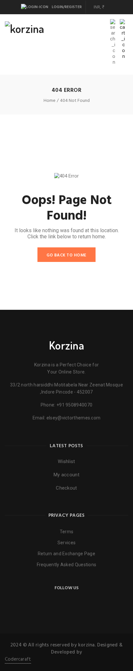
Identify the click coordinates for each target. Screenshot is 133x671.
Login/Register (66, 7)
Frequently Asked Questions (67, 564)
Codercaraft (18, 659)
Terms (67, 531)
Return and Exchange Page (66, 553)
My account (66, 475)
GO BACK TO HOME (66, 255)
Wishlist (66, 461)
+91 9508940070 (74, 404)
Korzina (66, 345)
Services (66, 542)
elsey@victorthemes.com (73, 417)
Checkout (66, 488)
